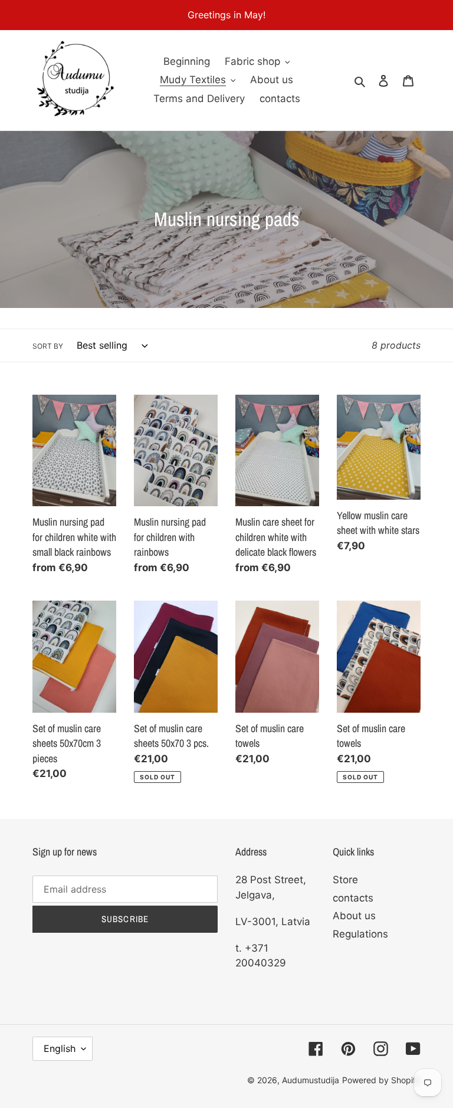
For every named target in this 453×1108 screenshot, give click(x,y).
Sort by (47, 346)
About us (354, 916)
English (60, 1048)
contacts (353, 898)
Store (345, 880)
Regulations (360, 934)
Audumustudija (310, 1080)
